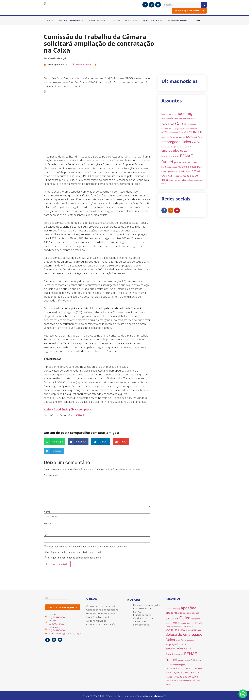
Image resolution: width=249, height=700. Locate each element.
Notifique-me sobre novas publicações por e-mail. (73, 557)
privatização (184, 171)
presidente (172, 171)
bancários (167, 124)
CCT (196, 129)
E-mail (47, 523)
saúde (185, 175)
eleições (196, 142)
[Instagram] (151, 4)
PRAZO (164, 171)
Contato (198, 20)
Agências (164, 114)
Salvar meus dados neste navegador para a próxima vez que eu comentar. (87, 546)
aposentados (169, 118)
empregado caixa (180, 146)
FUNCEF (116, 20)
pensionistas (189, 166)
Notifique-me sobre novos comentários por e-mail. (74, 552)
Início (50, 20)
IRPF (199, 163)
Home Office (186, 162)
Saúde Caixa (131, 20)
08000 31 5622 (56, 623)
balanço (191, 118)
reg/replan (177, 176)
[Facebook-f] (145, 4)
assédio (183, 118)
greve (176, 163)
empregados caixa (174, 150)
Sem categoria (141, 624)
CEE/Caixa (165, 132)
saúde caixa (190, 676)
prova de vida (189, 672)
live (162, 167)
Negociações (171, 167)
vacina (163, 184)
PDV (179, 167)
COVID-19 (197, 132)
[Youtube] (158, 4)
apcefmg (184, 113)
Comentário (51, 475)
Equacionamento (170, 156)
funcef (167, 161)
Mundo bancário (98, 20)
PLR (199, 166)
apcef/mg (172, 114)
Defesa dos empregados (70, 20)
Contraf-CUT (185, 132)
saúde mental (174, 180)
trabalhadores (197, 180)
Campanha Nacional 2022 (184, 129)
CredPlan (165, 137)
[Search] (204, 5)
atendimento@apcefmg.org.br (65, 633)
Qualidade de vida (152, 20)
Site (46, 535)
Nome (47, 512)
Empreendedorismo (178, 20)
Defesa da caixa (177, 137)
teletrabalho (187, 180)
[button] (54, 441)
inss (195, 163)
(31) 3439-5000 (57, 617)
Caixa (180, 123)
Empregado (165, 147)
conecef (174, 132)
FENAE (80, 415)
